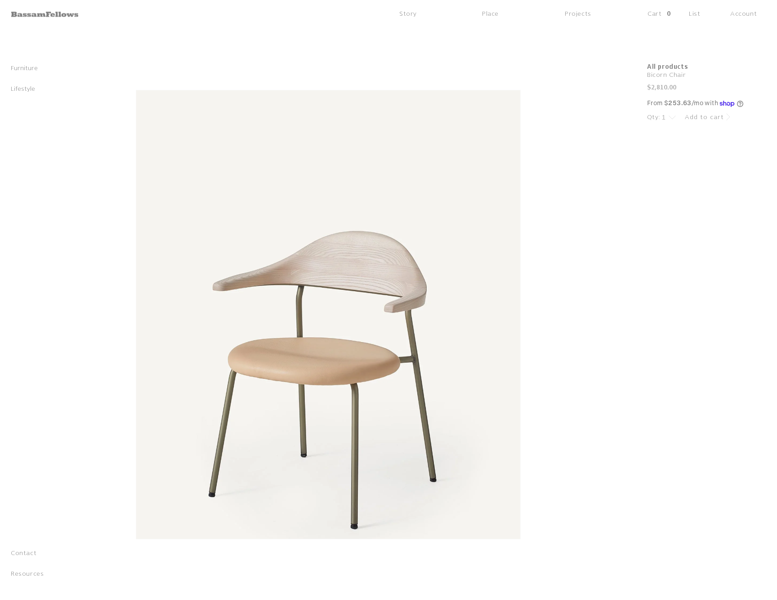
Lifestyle (23, 89)
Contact (23, 553)
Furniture (24, 68)
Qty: (654, 117)
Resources (27, 574)
